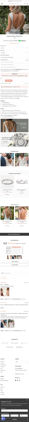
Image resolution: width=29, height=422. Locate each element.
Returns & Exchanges (4, 380)
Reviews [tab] (3, 276)
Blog (1, 389)
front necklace (20, 75)
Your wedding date (5, 413)
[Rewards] (3, 419)
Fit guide (26, 60)
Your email (3, 408)
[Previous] (2, 20)
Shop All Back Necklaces (14, 234)
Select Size (2, 50)
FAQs (18, 98)
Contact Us (3, 361)
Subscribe (14, 419)
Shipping (6, 83)
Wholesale (2, 394)
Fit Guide (2, 83)
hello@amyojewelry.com (19, 373)
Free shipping (10, 0)
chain (26, 75)
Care (1, 368)
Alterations (9, 115)
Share (10, 83)
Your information (4, 59)
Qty (1, 78)
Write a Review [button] (15, 261)
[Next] (27, 20)
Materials (2, 392)
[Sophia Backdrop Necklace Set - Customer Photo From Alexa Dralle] (9, 257)
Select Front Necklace (5, 55)
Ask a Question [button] (15, 264)
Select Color (3, 45)
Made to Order (3, 364)
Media (2, 390)
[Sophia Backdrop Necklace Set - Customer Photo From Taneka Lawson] (14, 257)
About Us (2, 387)
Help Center (3, 370)
